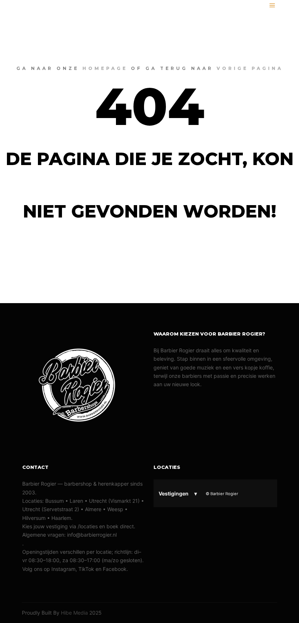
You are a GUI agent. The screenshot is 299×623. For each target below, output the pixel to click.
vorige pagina (250, 68)
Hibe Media (74, 613)
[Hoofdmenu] (272, 5)
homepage (105, 68)
